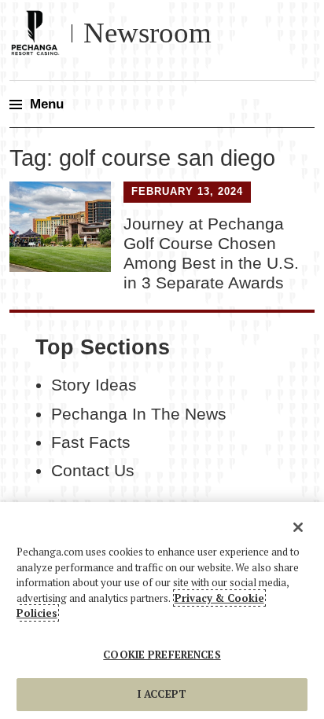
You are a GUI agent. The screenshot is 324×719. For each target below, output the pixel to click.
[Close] (298, 527)
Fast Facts (91, 442)
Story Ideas (94, 385)
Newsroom (147, 33)
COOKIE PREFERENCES (161, 654)
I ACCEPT (162, 694)
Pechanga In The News (138, 414)
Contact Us (92, 470)
